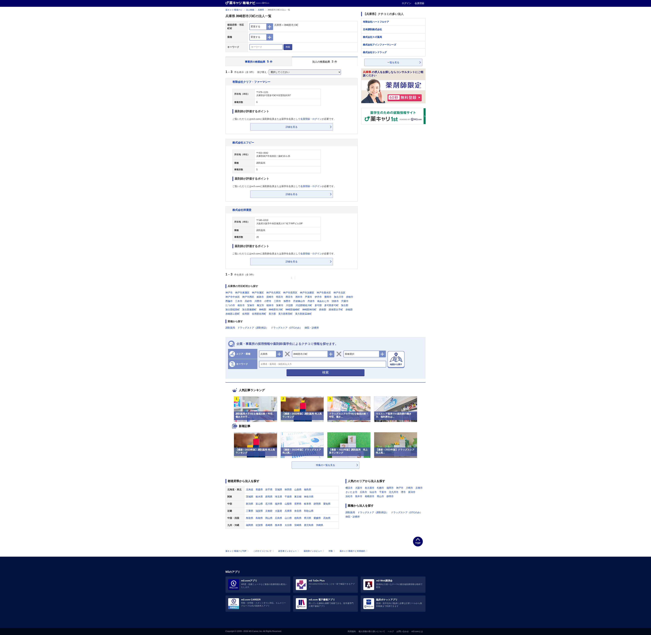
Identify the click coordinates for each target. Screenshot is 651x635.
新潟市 (411, 492)
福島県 (307, 489)
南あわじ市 (323, 301)
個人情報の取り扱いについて (372, 631)
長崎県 (268, 525)
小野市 (267, 301)
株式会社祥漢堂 (241, 209)
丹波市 (311, 301)
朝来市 (270, 305)
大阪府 (278, 510)
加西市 (287, 301)
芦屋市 (308, 296)
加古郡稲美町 (232, 309)
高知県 (326, 518)
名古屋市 (369, 487)
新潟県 (249, 503)
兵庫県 (261, 10)
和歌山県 (308, 510)
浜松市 (349, 496)
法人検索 (250, 10)
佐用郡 (245, 313)
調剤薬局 (230, 327)
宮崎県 (297, 525)
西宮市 (289, 296)
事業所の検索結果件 (258, 61)
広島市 (363, 492)
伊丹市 (318, 296)
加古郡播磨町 (249, 309)
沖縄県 (319, 525)
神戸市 (229, 292)
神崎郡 (262, 309)
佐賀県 (259, 525)
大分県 (288, 525)
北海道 (249, 489)
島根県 (259, 518)
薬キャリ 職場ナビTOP (235, 551)
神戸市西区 (248, 296)
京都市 (419, 487)
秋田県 (288, 489)
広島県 (278, 518)
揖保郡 (322, 309)
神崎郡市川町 (276, 309)
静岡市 (390, 496)
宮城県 (278, 489)
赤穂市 (349, 296)
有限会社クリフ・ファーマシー (251, 81)
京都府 (268, 510)
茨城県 (249, 496)
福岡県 (249, 525)
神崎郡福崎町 (292, 309)
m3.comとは (417, 631)
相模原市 (369, 496)
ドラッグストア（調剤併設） (253, 327)
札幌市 (380, 487)
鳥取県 (249, 518)
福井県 (278, 503)
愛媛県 (317, 518)
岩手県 (268, 489)
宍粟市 (344, 301)
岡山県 (268, 518)
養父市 (260, 305)
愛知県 (326, 503)
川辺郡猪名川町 (303, 305)
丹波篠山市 (299, 301)
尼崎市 (269, 296)
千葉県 (288, 496)
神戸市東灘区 (242, 292)
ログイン (407, 3)
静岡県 (317, 503)
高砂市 (248, 301)
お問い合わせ (403, 631)
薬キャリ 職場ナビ (233, 10)
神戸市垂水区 (324, 292)
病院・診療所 (312, 327)
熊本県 (278, 525)
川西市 (258, 301)
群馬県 (268, 496)
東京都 (297, 496)
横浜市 (349, 487)
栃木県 (259, 496)
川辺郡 (289, 305)
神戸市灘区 (258, 292)
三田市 (277, 301)
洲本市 (298, 296)
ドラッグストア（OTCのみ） (286, 327)
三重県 (249, 510)
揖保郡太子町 (336, 309)
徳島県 (297, 518)
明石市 (279, 296)
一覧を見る (393, 62)
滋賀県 (259, 510)
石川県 (268, 503)
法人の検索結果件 (324, 61)
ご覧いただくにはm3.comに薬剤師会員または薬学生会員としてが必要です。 (284, 119)
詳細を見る (292, 127)
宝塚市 (250, 305)
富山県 (259, 503)
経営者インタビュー (287, 551)
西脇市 (229, 301)
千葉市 (382, 492)
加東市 (279, 305)
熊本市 (358, 496)
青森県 (259, 489)
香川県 (307, 518)
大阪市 (358, 487)
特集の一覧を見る (325, 465)
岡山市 (380, 496)
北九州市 (393, 492)
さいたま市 (351, 492)
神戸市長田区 (290, 292)
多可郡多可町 (331, 305)
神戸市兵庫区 (273, 292)
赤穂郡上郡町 (232, 313)
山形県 (297, 489)
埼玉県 (278, 496)
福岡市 (390, 487)
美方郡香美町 (285, 313)
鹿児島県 (308, 525)
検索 (288, 47)
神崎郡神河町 (309, 309)
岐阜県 (307, 503)
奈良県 (297, 510)
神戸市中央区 (232, 296)
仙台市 (373, 492)
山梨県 (288, 503)
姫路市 (260, 296)
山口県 (288, 518)
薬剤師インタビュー (313, 551)
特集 (331, 551)
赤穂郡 (349, 309)
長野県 (297, 503)
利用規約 (352, 631)
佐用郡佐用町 (259, 313)
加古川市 (338, 296)
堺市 (403, 492)
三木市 (238, 301)
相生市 (241, 305)
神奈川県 (308, 496)
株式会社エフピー (243, 142)
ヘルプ (391, 631)
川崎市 (409, 487)
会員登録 (419, 3)
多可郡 (318, 305)
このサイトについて (262, 551)
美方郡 (272, 313)
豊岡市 (327, 296)
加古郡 (344, 305)
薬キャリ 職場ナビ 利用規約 (352, 551)
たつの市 (230, 305)
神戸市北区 (339, 292)
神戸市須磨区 (307, 292)
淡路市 (335, 301)
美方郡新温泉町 (303, 313)
